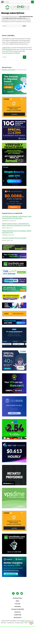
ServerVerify (9, 49)
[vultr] (17, 84)
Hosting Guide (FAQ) (17, 609)
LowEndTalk (5, 47)
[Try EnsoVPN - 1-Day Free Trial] (17, 176)
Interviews (17, 606)
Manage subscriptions (8, 69)
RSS (26, 623)
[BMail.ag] (17, 153)
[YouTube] (21, 594)
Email (4, 26)
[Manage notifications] (31, 623)
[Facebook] (13, 594)
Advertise (17, 612)
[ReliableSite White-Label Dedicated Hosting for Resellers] (17, 107)
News (17, 601)
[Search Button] (32, 2)
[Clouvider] (17, 130)
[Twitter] (17, 594)
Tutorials (17, 603)
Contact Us (10, 623)
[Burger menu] (2, 2)
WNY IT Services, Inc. (27, 621)
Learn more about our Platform (11, 53)
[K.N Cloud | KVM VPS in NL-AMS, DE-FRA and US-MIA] (17, 199)
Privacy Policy (19, 623)
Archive (3, 623)
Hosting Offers (17, 598)
